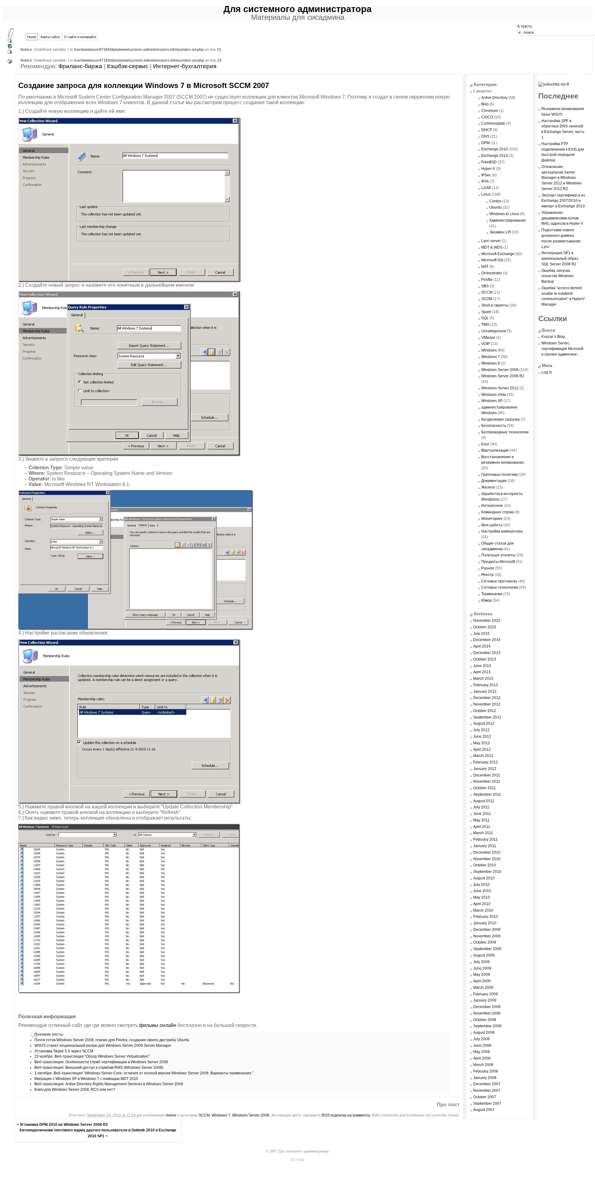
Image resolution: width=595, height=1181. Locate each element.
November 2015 (486, 620)
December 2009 (486, 929)
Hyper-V (488, 168)
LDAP (486, 188)
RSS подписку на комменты (346, 1115)
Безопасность (493, 425)
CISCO (487, 117)
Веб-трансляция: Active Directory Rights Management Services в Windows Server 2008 (108, 1084)
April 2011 (481, 827)
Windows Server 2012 (499, 388)
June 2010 (482, 891)
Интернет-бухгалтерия (184, 66)
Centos (495, 201)
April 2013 (482, 672)
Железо (488, 487)
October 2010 (484, 865)
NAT (484, 266)
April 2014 (482, 646)
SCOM (486, 299)
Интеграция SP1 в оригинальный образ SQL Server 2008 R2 (559, 258)
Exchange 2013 (494, 155)
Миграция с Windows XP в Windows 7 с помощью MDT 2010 (86, 1079)
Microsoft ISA (492, 260)
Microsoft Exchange (497, 254)
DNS (485, 136)
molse (171, 1115)
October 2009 (484, 942)
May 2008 (481, 1052)
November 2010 (486, 859)
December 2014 (486, 640)
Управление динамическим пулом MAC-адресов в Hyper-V (562, 218)
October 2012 (484, 711)
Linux (486, 194)
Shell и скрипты (495, 305)
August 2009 (484, 955)
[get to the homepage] (10, 48)
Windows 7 (221, 1115)
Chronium (489, 110)
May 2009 (481, 974)
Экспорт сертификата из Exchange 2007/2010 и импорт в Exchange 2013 (563, 201)
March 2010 (483, 910)
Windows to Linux (504, 214)
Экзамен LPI (500, 232)
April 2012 (482, 749)
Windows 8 (490, 363)
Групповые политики (499, 474)
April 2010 (482, 904)
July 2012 (481, 730)
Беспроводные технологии (505, 432)
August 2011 (483, 801)
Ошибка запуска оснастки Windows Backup (557, 276)
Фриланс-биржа (80, 66)
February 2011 (485, 839)
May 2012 (481, 743)
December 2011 (486, 775)
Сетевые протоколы (499, 581)
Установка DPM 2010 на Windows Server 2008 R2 (64, 1124)
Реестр (487, 575)
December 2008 (486, 1007)
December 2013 (486, 653)
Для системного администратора (297, 9)
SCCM (204, 1115)
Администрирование (507, 220)
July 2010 (481, 884)
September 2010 (487, 871)
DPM (485, 143)
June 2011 (482, 814)
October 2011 (484, 788)
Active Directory (494, 97)
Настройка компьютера (501, 531)
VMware (488, 337)
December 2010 (486, 852)
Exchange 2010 (494, 149)
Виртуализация (495, 450)
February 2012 (485, 762)
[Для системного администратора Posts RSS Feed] (556, 84)
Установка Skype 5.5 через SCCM (63, 1051)
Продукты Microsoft (498, 562)
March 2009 (483, 987)
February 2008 (485, 1071)
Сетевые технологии (499, 587)
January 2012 (484, 769)
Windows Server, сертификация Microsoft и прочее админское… (562, 348)
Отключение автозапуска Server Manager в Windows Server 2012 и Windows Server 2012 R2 (561, 178)
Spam (486, 312)
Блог (485, 444)
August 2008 (484, 1032)
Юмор (486, 600)
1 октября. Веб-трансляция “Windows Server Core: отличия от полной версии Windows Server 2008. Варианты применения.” (143, 1073)
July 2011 (481, 807)
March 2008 (483, 1065)
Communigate (493, 123)
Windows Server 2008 (250, 1115)
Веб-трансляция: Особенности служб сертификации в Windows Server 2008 (101, 1062)
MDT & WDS (491, 247)
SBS (485, 286)
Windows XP (492, 401)
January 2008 (484, 1078)
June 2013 (482, 666)
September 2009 (487, 949)
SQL (485, 318)
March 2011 (483, 833)
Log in (546, 372)
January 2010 (484, 923)
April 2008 (482, 1058)
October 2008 (484, 1020)
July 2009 (481, 962)
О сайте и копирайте (80, 37)
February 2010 (485, 916)
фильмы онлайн (157, 1025)
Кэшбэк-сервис (127, 66)
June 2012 (482, 736)
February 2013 (485, 685)
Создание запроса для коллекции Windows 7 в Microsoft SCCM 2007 (143, 85)
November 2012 (486, 704)
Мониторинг (492, 518)
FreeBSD (489, 162)
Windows (489, 350)
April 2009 (482, 981)
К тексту (525, 26)
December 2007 (486, 1084)
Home (31, 37)
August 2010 (484, 878)
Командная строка (497, 512)
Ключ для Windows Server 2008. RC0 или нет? (74, 1089)
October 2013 (484, 659)
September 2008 (487, 1026)
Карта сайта (50, 37)
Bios (485, 104)
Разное (487, 568)
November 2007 (486, 1090)
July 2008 (481, 1039)
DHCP (486, 130)
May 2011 (481, 820)
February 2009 (485, 994)
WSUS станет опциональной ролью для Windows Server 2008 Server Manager (102, 1045)
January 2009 (484, 1000)
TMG (485, 324)
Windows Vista (493, 394)
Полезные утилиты (498, 555)
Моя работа (491, 525)
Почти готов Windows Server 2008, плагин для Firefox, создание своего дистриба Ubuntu (111, 1040)
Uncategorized (493, 331)
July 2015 (481, 633)
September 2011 (487, 794)
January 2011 (484, 846)
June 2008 (482, 1045)
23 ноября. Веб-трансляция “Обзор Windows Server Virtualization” (92, 1056)
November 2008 (486, 1013)
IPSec (486, 175)
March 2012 (483, 756)
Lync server (491, 241)
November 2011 (486, 781)
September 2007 (487, 1103)
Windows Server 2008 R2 (502, 376)
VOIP (485, 344)
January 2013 (484, 691)
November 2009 (486, 936)
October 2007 (484, 1097)
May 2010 (481, 897)
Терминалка (491, 594)
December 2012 (486, 698)
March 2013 (483, 678)
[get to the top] (10, 42)
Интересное (492, 505)
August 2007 (484, 1110)
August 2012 (484, 723)
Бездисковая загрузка (500, 419)
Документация (494, 481)
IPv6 (485, 181)
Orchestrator (491, 273)
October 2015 (484, 627)
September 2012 (487, 717)
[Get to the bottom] (10, 52)
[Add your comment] (10, 63)
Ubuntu (495, 207)
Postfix (486, 279)
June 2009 (482, 968)
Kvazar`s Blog (553, 336)
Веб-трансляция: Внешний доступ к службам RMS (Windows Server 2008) (98, 1067)
